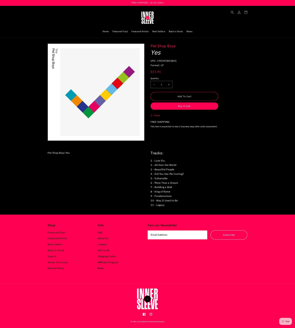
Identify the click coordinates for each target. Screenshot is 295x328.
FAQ (100, 232)
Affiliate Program (108, 262)
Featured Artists (57, 238)
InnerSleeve (143, 322)
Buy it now (184, 106)
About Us (103, 238)
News (101, 268)
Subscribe (229, 234)
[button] (232, 12)
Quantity (155, 78)
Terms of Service (58, 262)
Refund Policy (56, 268)
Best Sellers (55, 244)
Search (52, 256)
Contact (102, 244)
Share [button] (157, 115)
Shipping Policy (107, 256)
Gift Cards (104, 250)
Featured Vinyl (56, 232)
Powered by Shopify (156, 322)
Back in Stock (56, 250)
